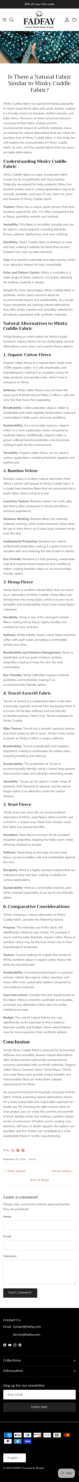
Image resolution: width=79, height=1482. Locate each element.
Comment (9, 1256)
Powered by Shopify (33, 1468)
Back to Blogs (39, 1180)
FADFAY (16, 1468)
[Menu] (4, 19)
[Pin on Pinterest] (23, 1150)
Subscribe (39, 1407)
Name (7, 1217)
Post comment (20, 1293)
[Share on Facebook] (17, 1150)
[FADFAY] (39, 20)
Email (7, 1236)
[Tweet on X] (12, 1150)
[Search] (13, 19)
